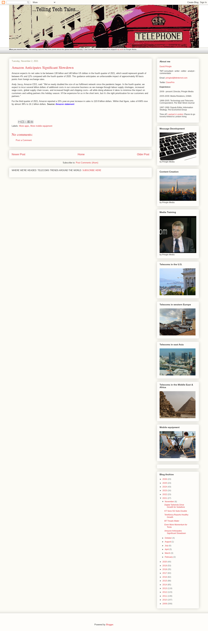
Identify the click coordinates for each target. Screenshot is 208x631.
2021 (165, 498)
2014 (165, 585)
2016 (165, 577)
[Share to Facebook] (28, 121)
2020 (165, 562)
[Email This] (19, 121)
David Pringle (166, 66)
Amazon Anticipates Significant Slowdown (175, 532)
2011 (165, 596)
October (168, 538)
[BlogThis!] (22, 121)
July (167, 546)
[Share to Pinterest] (31, 121)
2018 (165, 569)
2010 (165, 600)
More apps (24, 126)
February (169, 557)
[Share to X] (25, 121)
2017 (165, 573)
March (168, 553)
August (168, 542)
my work (120, 49)
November (170, 501)
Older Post (143, 154)
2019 (165, 566)
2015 (165, 581)
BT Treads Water (171, 521)
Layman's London (175, 114)
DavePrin (170, 82)
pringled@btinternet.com (176, 78)
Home (81, 154)
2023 (165, 490)
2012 (165, 592)
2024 (165, 487)
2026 (165, 479)
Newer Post (18, 154)
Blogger (109, 624)
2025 (165, 483)
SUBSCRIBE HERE (91, 170)
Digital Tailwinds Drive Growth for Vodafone (174, 506)
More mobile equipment (41, 126)
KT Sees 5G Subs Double (175, 511)
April (167, 549)
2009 (165, 604)
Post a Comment (24, 140)
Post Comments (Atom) (87, 162)
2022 (165, 494)
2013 (165, 588)
